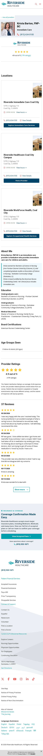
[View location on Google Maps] (17, 90)
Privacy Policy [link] (22, 754)
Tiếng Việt (5, 734)
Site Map (4, 688)
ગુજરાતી (11, 730)
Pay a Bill (4, 592)
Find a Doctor (6, 630)
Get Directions (6, 668)
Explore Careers (7, 639)
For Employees (6, 651)
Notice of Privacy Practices (11, 692)
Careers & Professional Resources (14, 634)
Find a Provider (22, 181)
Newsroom (5, 618)
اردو (23, 727)
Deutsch (4, 727)
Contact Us (5, 610)
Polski (19, 724)
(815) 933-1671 (7, 570)
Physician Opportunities (10, 647)
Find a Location (6, 626)
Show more (20, 489)
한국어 (11, 727)
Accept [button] (32, 754)
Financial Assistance (8, 588)
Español (4, 614)
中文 (33, 724)
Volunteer (5, 622)
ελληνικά (19, 730)
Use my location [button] (8, 11)
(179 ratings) (26, 55)
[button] (40, 4)
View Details (26, 120)
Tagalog (26, 724)
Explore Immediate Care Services (21, 125)
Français (28, 730)
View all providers (8, 17)
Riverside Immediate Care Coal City (21, 102)
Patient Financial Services (10, 578)
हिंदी (35, 730)
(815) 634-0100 (27, 34)
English (4, 724)
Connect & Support (8, 604)
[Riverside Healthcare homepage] (18, 4)
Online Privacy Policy (8, 696)
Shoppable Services (8, 600)
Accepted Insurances (9, 584)
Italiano (4, 730)
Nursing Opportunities (9, 643)
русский (29, 727)
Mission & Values (7, 712)
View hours (20, 112)
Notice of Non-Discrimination (12, 700)
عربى (18, 727)
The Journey (5, 714)
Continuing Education (9, 655)
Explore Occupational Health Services (21, 236)
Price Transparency (8, 596)
